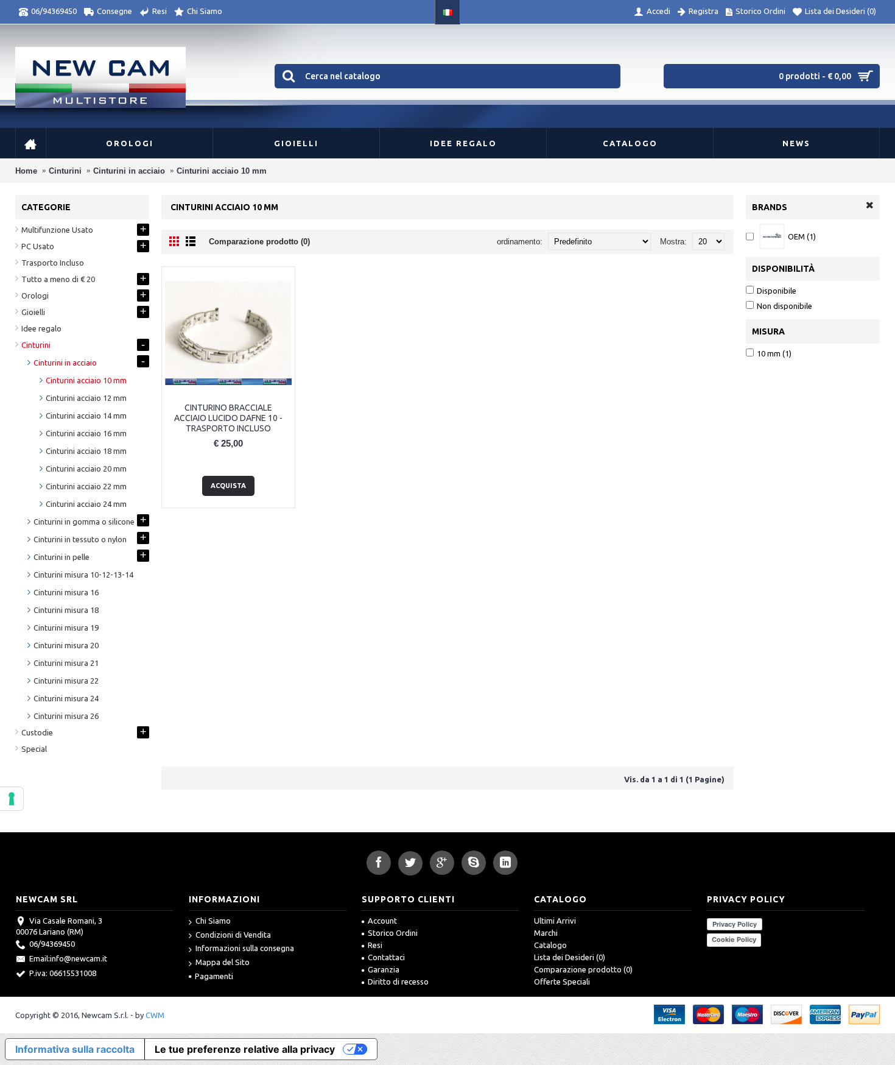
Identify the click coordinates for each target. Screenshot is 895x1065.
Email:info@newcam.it (68, 958)
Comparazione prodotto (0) (259, 241)
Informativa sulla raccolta (75, 1049)
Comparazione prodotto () (583, 969)
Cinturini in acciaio (129, 170)
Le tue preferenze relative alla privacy (245, 1049)
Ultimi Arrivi (555, 920)
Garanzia (383, 969)
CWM (155, 1015)
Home (26, 170)
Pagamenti (214, 976)
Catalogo (550, 945)
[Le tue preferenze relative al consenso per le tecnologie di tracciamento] (11, 798)
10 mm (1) (774, 353)
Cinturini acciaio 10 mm (222, 170)
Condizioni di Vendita (233, 934)
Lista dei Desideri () (569, 957)
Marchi (546, 933)
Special (34, 749)
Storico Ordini (393, 933)
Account (382, 920)
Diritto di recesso (398, 981)
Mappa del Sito (222, 962)
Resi (375, 945)
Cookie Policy (734, 939)
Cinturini (65, 170)
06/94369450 (52, 943)
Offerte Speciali (562, 981)
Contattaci (386, 957)
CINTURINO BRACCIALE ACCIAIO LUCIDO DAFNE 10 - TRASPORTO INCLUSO (228, 418)
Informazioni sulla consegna (244, 948)
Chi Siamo (213, 920)
